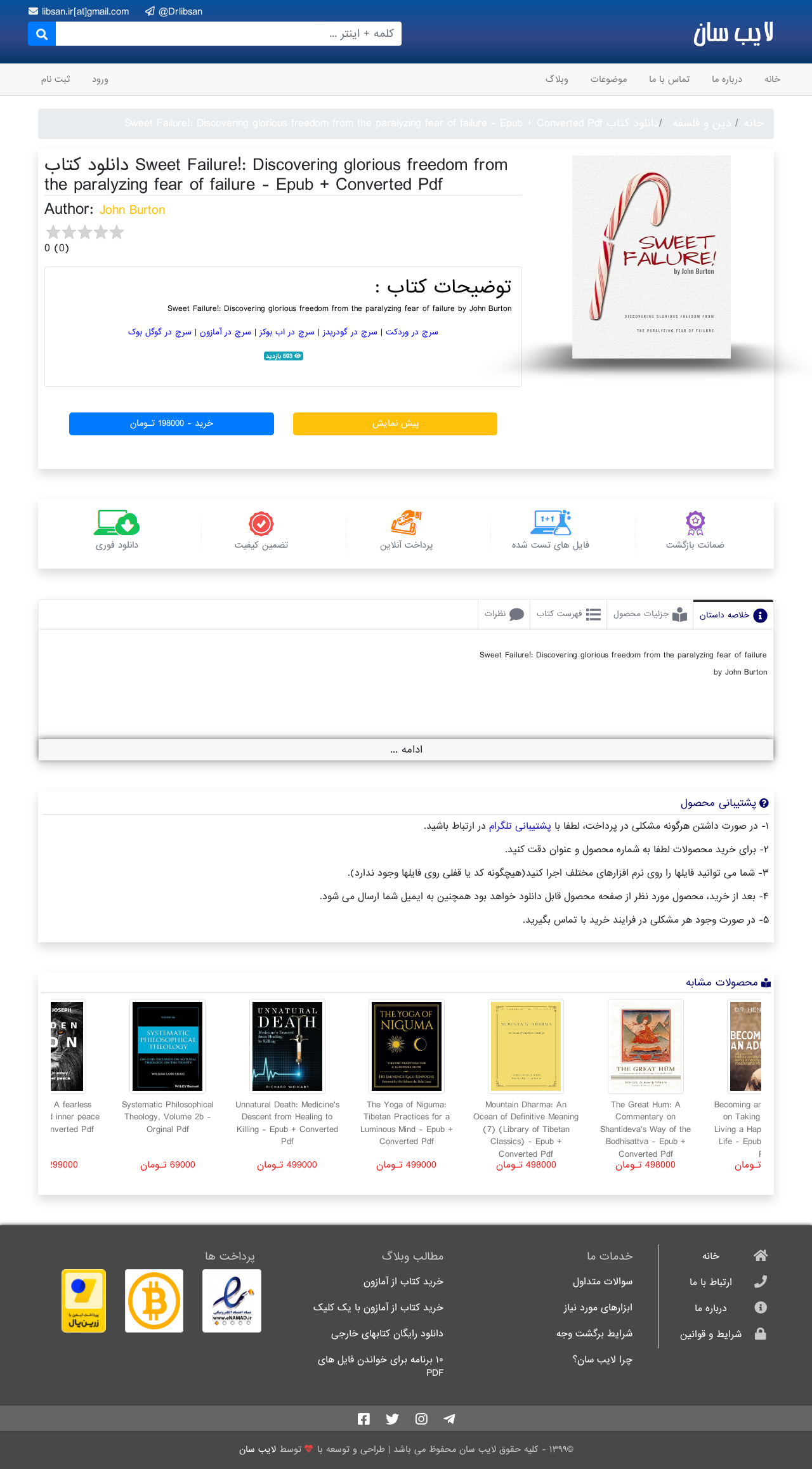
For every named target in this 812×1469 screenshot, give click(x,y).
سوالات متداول (602, 1282)
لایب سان (733, 32)
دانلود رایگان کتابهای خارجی (387, 1334)
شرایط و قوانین (711, 1334)
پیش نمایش (395, 423)
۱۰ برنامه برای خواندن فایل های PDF (380, 1367)
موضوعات (609, 79)
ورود (100, 79)
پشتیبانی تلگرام (520, 826)
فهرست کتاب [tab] (559, 614)
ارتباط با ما (711, 1282)
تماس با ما (669, 79)
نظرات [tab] (495, 614)
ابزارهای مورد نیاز (598, 1308)
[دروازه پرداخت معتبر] (77, 1301)
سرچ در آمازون (225, 332)
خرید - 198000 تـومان (171, 423)
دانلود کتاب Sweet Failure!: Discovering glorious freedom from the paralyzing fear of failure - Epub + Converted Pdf (391, 123)
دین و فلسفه (701, 123)
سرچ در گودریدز (350, 332)
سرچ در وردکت (412, 332)
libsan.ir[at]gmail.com (87, 12)
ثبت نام (55, 79)
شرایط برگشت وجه (594, 1334)
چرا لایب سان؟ (602, 1360)
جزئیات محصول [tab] (641, 614)
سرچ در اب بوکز (287, 332)
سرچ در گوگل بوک (160, 332)
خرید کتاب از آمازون (403, 1282)
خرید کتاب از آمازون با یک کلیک (378, 1308)
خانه (772, 79)
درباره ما (727, 79)
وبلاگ (557, 79)
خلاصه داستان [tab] (724, 615)
